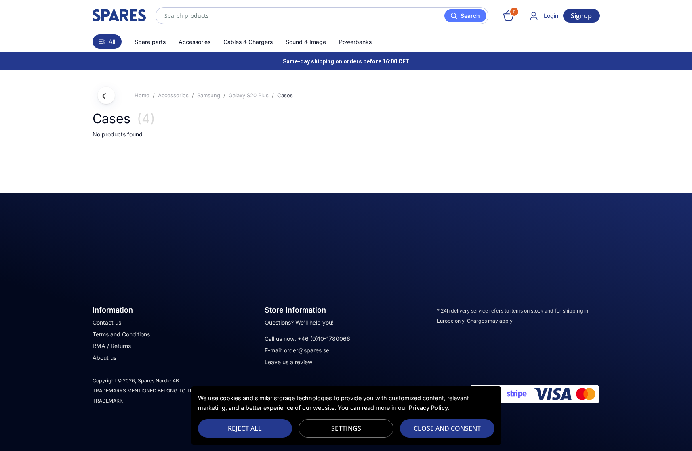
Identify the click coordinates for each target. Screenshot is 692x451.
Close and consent (447, 428)
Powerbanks (355, 41)
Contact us (107, 322)
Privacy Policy (428, 407)
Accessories (194, 41)
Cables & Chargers (248, 41)
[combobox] (322, 15)
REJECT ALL (245, 428)
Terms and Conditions (121, 334)
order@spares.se (306, 350)
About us (104, 357)
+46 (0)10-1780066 (324, 338)
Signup (581, 15)
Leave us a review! (289, 362)
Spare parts (150, 41)
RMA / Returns (112, 345)
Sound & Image (306, 41)
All (112, 41)
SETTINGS (346, 428)
